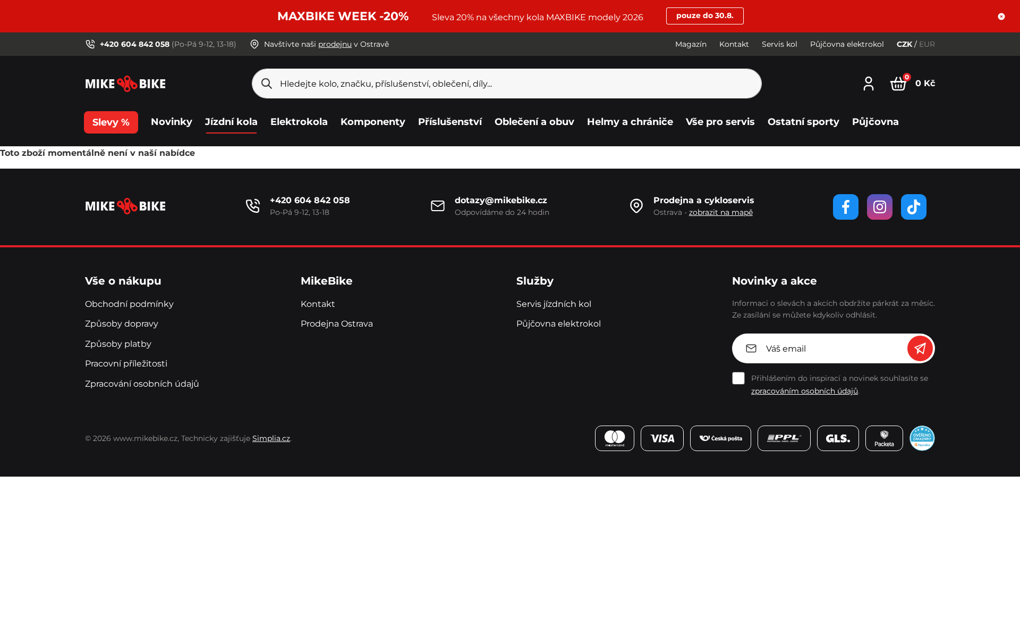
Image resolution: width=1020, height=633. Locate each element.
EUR (927, 44)
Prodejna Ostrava (337, 324)
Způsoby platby (118, 344)
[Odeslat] (920, 348)
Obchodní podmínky (129, 304)
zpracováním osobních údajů (804, 391)
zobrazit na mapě (721, 212)
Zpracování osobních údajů (142, 384)
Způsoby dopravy (121, 324)
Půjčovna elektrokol (847, 44)
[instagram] (879, 207)
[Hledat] (266, 83)
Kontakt (734, 44)
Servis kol (779, 44)
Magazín (691, 44)
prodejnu (335, 44)
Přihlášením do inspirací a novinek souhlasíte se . (839, 384)
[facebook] (845, 207)
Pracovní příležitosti (126, 364)
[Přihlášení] (868, 82)
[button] (1001, 16)
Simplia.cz (271, 438)
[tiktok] (913, 207)
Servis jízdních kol (553, 304)
